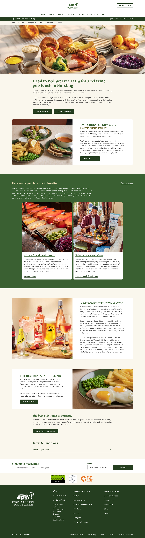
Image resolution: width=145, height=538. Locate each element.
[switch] (56, 20)
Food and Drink (79, 500)
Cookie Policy (91, 535)
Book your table (90, 159)
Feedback (77, 513)
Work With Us (109, 504)
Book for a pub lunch (45, 431)
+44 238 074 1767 (59, 496)
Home (106, 513)
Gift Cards (77, 509)
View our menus (64, 111)
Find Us (76, 496)
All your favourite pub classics (39, 255)
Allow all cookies (128, 5)
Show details (102, 21)
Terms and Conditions (125, 535)
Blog (106, 509)
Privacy (102, 535)
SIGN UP (123, 467)
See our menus (47, 227)
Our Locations (109, 500)
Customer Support (80, 522)
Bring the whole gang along (89, 255)
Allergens (77, 518)
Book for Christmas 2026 (82, 504)
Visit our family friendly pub (98, 227)
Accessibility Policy (76, 535)
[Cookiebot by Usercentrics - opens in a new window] (12, 20)
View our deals (29, 402)
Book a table (42, 111)
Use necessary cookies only (128, 12)
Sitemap (112, 535)
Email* (90, 463)
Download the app (111, 496)
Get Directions (58, 520)
